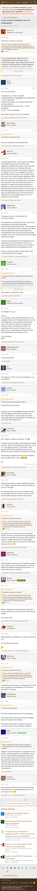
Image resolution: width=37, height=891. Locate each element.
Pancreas (5, 26)
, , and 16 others (16, 118)
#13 (35, 511)
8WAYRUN (22, 889)
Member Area (17, 815)
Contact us (4, 883)
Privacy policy (24, 883)
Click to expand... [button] (19, 71)
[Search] (35, 2)
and (8, 771)
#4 (35, 158)
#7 (35, 308)
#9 (35, 374)
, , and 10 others (14, 382)
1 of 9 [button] (13, 800)
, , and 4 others (12, 200)
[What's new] (31, 2)
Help (30, 883)
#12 (35, 480)
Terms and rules (13, 883)
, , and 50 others (14, 146)
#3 (35, 130)
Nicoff (6, 825)
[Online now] (5, 780)
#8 (35, 354)
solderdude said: (7, 273)
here (29, 12)
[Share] (32, 37)
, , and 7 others (15, 467)
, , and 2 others (13, 75)
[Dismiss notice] (34, 7)
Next (19, 800)
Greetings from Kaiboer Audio (17, 813)
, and (12, 296)
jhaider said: (5, 742)
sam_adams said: (7, 399)
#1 (35, 37)
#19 (35, 738)
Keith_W (7, 848)
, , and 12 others (14, 342)
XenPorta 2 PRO (5, 889)
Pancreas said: (6, 134)
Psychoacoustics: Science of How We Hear (24, 838)
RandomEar (8, 838)
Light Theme (6, 880)
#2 (35, 88)
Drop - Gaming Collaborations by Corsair (16, 44)
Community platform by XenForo (17, 886)
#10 (35, 395)
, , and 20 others (16, 256)
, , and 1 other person (16, 651)
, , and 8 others (14, 499)
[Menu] (2, 2)
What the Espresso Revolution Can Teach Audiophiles (18, 822)
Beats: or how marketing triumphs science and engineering (18, 845)
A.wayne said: (6, 705)
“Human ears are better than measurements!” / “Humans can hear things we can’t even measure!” (20, 833)
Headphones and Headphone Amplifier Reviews (18, 849)
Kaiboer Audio (9, 815)
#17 (35, 663)
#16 (35, 633)
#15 (35, 585)
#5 (35, 213)
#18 (35, 701)
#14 (35, 560)
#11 (35, 436)
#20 (35, 784)
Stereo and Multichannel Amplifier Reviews (21, 860)
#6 (35, 269)
